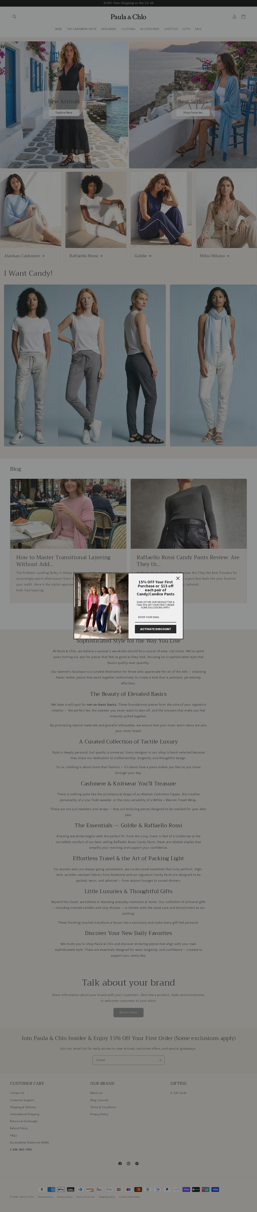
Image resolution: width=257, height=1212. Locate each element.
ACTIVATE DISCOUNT (155, 629)
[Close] (178, 578)
